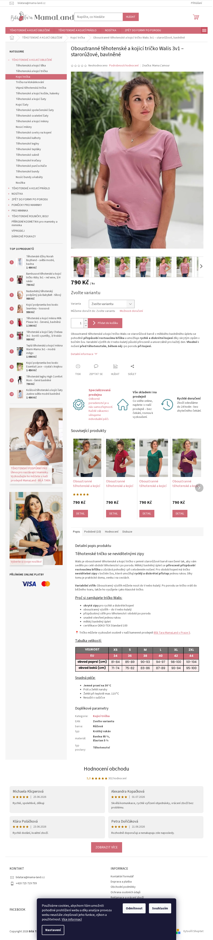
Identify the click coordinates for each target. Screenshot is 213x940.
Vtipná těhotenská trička (29, 88)
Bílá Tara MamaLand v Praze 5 (170, 633)
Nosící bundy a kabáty (27, 177)
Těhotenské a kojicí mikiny (30, 121)
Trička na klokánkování (28, 82)
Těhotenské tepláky (27, 149)
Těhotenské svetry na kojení (32, 133)
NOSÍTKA (15, 194)
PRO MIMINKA (18, 211)
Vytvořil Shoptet (192, 931)
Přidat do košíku (106, 323)
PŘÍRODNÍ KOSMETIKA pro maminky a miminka (33, 223)
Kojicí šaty (20, 105)
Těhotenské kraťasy (27, 160)
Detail (79, 514)
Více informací (70, 919)
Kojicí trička (21, 77)
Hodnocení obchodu (105, 769)
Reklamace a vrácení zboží (125, 897)
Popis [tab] (75, 532)
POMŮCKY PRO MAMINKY (25, 205)
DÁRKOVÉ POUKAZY (22, 236)
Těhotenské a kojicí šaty (29, 99)
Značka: (154, 65)
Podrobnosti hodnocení (122, 66)
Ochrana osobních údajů (124, 892)
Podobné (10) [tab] (91, 532)
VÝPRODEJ (16, 231)
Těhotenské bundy (26, 171)
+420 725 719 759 (24, 883)
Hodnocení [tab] (110, 532)
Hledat (129, 17)
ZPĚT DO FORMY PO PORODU (28, 199)
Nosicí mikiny (22, 127)
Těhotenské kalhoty (26, 138)
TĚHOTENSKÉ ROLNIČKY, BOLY (28, 216)
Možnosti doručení (129, 311)
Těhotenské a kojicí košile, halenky (36, 93)
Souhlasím (159, 908)
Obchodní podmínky (121, 887)
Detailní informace (80, 354)
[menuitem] (28, 30)
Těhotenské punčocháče (29, 166)
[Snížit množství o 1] (84, 325)
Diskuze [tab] (126, 532)
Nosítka (19, 183)
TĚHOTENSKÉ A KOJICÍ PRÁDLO (29, 188)
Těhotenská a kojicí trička (30, 71)
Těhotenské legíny (26, 144)
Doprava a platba (119, 882)
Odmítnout (132, 908)
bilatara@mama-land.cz (28, 877)
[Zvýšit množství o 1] (84, 320)
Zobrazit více (105, 847)
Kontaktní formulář (120, 876)
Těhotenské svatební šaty (30, 116)
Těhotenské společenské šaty (33, 110)
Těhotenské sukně (26, 155)
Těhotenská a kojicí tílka (29, 65)
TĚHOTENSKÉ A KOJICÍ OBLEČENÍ (30, 60)
